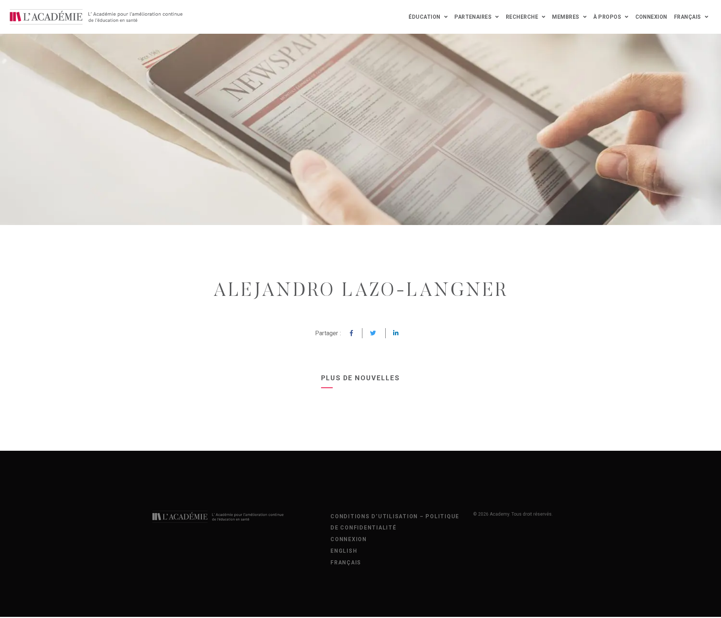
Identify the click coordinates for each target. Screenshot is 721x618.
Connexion (651, 17)
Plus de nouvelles (360, 378)
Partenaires (473, 17)
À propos (607, 17)
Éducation (424, 17)
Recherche (522, 17)
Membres (565, 17)
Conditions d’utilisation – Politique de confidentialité (394, 522)
